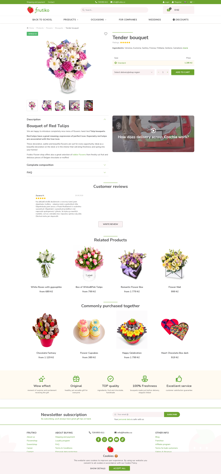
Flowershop (32, 440)
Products (70, 19)
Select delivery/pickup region (127, 72)
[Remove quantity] (158, 72)
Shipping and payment (36, 2)
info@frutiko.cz (119, 2)
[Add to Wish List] (105, 33)
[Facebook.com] (98, 439)
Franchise (159, 440)
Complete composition (40, 165)
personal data (125, 419)
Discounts (182, 19)
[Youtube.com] (116, 439)
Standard (122, 63)
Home (31, 28)
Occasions (97, 19)
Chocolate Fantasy (46, 353)
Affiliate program (162, 444)
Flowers (49, 28)
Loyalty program (62, 440)
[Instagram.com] (104, 439)
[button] (98, 468)
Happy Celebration (132, 353)
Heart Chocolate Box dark (174, 353)
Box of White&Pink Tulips (89, 287)
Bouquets (59, 28)
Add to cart (183, 72)
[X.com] (110, 439)
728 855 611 (103, 2)
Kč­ (191, 2)
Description (34, 119)
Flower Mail (175, 287)
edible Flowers (79, 154)
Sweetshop (32, 444)
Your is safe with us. (129, 419)
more (185, 48)
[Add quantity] (167, 72)
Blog (157, 437)
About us (31, 437)
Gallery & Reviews (163, 451)
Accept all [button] (119, 468)
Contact (51, 2)
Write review (110, 224)
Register (178, 2)
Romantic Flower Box (132, 287)
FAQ (29, 172)
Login (167, 2)
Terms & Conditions (63, 448)
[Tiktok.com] (122, 439)
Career (30, 448)
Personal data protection (66, 451)
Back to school (42, 19)
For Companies (128, 19)
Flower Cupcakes (89, 353)
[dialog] (110, 463)
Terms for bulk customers (166, 448)
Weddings (154, 19)
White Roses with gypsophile (46, 287)
